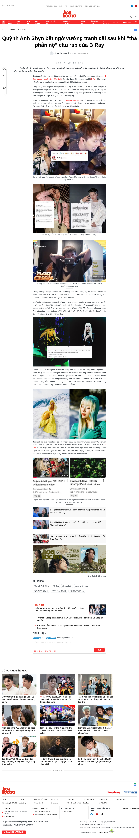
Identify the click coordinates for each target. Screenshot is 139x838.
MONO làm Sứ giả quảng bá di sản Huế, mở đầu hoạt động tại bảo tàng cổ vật (18, 699)
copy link (69, 63)
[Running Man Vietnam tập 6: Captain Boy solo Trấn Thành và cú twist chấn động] (95, 715)
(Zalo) (48, 811)
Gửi (99, 650)
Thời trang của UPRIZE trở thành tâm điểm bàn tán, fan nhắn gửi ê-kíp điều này (77, 537)
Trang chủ (3, 22)
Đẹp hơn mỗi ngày (50, 22)
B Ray (93, 79)
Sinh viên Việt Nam (92, 6)
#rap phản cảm (81, 586)
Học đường (37, 22)
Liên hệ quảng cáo (40, 808)
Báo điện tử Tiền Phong (69, 14)
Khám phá (19, 22)
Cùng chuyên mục (15, 670)
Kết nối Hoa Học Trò (74, 803)
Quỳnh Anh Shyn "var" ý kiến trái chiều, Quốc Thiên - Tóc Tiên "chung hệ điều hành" (59, 609)
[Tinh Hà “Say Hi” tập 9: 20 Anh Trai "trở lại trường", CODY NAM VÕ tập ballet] (57, 715)
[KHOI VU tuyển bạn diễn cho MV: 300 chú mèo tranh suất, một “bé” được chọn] (95, 746)
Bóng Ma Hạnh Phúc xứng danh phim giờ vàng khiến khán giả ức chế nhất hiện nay (77, 511)
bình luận (79, 63)
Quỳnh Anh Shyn (73, 100)
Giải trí (28, 22)
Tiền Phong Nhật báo (73, 6)
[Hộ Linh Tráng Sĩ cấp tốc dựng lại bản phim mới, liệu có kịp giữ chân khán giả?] (57, 746)
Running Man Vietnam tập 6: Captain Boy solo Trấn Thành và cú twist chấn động (95, 730)
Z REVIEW (106, 22)
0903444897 (68, 811)
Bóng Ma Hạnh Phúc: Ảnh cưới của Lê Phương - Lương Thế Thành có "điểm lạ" (75, 523)
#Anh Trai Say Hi (59, 591)
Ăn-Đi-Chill (83, 22)
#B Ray (56, 586)
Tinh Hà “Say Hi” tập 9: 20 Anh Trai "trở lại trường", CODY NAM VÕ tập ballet (56, 730)
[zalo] (109, 814)
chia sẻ (59, 63)
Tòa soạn (6, 808)
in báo (74, 63)
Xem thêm (135, 22)
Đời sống (10, 22)
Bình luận (4, 88)
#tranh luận (67, 586)
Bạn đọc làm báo (14, 832)
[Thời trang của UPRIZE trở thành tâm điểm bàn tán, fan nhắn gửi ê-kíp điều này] (41, 538)
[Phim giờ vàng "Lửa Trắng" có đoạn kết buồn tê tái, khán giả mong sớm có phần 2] (19, 715)
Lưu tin (4, 81)
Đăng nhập (37, 638)
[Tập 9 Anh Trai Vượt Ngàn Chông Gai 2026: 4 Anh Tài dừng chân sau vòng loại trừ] (95, 684)
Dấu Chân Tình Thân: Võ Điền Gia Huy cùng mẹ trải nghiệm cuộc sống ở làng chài (18, 761)
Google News (135, 30)
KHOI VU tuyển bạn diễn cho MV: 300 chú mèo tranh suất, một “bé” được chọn (95, 761)
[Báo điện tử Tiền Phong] (113, 793)
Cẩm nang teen (121, 799)
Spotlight (116, 22)
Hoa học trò (8, 790)
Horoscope (127, 22)
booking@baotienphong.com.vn (46, 814)
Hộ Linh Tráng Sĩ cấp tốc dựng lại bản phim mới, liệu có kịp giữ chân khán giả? (56, 761)
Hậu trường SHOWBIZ (66, 22)
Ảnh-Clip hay (94, 22)
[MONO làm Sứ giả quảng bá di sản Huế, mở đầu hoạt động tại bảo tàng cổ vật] (19, 684)
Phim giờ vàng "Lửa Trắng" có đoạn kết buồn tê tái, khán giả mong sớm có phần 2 (18, 730)
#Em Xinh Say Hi (41, 591)
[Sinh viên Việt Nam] (130, 793)
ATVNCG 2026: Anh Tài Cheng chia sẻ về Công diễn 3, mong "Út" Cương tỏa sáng (56, 699)
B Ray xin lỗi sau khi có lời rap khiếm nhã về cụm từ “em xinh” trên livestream (68, 626)
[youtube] (136, 6)
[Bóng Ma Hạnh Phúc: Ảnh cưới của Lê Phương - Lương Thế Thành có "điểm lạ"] (41, 524)
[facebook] (132, 6)
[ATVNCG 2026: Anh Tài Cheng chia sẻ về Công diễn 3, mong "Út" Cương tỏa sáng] (57, 684)
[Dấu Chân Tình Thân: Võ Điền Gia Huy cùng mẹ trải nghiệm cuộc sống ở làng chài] (19, 746)
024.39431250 (9, 816)
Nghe (4, 69)
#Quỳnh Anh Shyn (41, 586)
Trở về (4, 94)
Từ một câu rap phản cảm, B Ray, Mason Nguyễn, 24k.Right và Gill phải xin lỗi (70, 619)
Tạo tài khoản (51, 638)
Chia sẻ (4, 75)
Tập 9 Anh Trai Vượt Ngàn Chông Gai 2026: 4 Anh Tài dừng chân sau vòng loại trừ (95, 699)
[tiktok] (103, 814)
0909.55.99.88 (40, 811)
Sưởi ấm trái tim (88, 799)
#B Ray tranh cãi (77, 591)
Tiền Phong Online (54, 6)
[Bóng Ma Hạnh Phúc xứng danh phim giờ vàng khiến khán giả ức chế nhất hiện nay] (41, 512)
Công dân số (38, 803)
